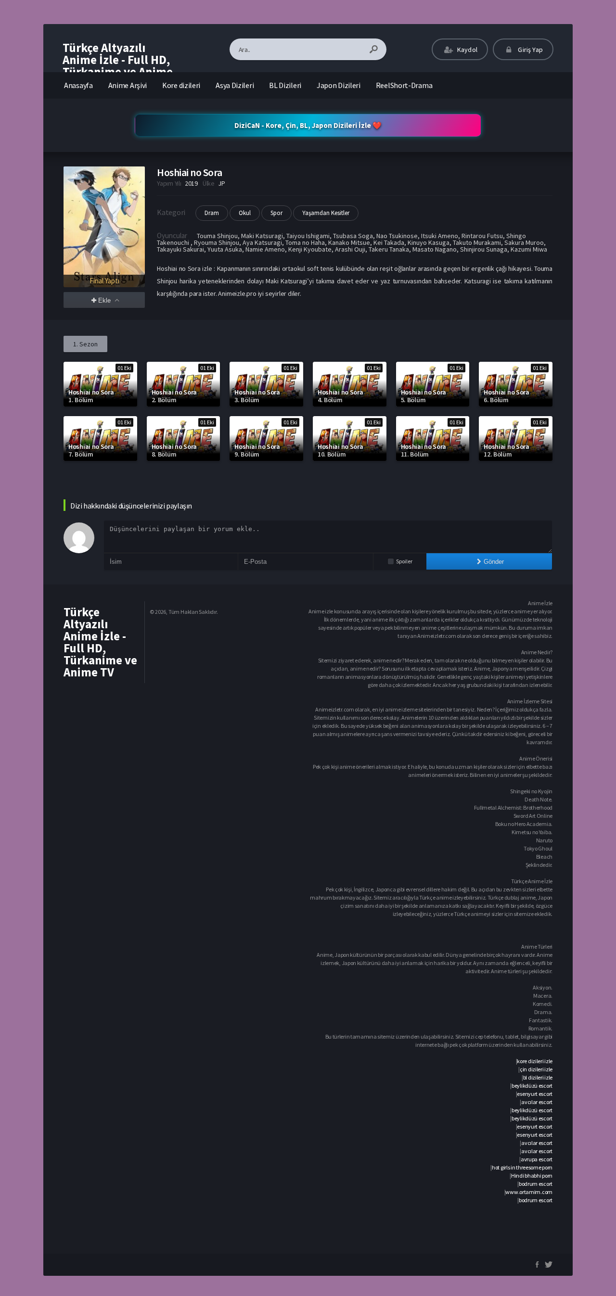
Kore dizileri (181, 85)
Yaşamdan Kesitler (325, 213)
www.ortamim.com (528, 1191)
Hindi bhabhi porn (531, 1175)
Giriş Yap (529, 49)
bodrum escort (535, 1183)
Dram (212, 213)
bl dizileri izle (537, 1077)
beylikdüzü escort (532, 1085)
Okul (245, 213)
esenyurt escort (534, 1093)
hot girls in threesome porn (522, 1167)
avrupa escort (536, 1159)
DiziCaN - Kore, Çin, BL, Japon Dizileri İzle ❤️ (308, 125)
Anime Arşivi (127, 85)
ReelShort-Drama (404, 85)
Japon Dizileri (338, 85)
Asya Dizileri (235, 85)
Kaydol (466, 49)
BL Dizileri (285, 85)
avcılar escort (536, 1101)
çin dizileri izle (536, 1069)
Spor (276, 213)
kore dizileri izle (534, 1061)
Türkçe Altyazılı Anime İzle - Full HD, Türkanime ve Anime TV (118, 65)
